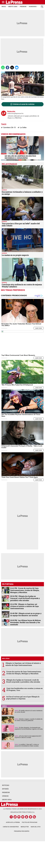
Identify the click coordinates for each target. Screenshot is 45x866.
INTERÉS (5, 789)
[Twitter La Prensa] (15, 816)
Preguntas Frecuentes (21, 831)
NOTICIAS (5, 785)
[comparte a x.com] (12, 67)
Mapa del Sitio (35, 827)
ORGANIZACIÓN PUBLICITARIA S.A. (22, 812)
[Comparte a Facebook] (7, 67)
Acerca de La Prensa (13, 822)
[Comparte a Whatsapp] (3, 67)
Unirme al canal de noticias (23, 104)
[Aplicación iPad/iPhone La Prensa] (26, 816)
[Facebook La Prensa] (11, 816)
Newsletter (25, 827)
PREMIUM (6, 792)
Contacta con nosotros (11, 827)
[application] (22, 148)
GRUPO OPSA (7, 800)
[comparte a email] (17, 67)
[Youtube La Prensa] (22, 816)
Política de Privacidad (29, 822)
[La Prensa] (9, 804)
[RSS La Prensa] (34, 816)
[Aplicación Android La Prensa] (30, 816)
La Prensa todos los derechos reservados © (22, 809)
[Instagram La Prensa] (19, 816)
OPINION (5, 796)
